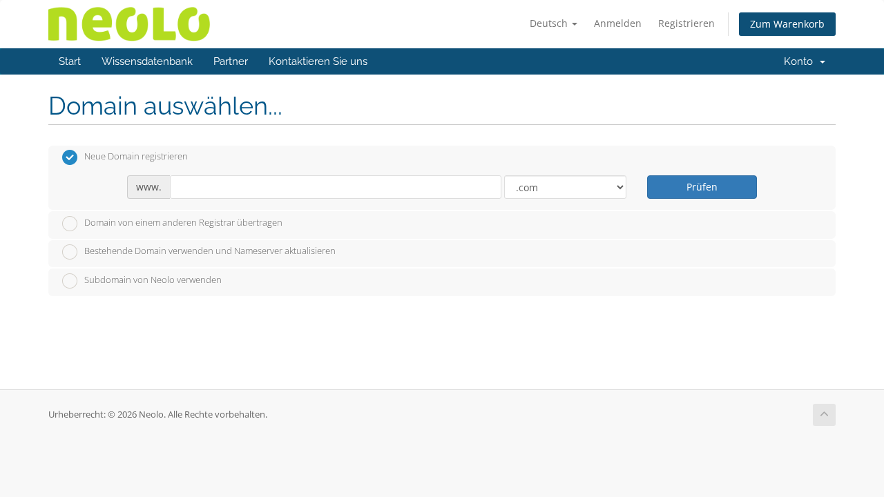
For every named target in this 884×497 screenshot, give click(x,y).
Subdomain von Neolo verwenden (153, 279)
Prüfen (702, 186)
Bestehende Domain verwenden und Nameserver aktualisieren (210, 251)
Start (70, 61)
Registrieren (686, 23)
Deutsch (550, 23)
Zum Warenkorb (787, 23)
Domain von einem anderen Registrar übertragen (183, 222)
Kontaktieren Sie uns (318, 61)
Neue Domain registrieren (136, 156)
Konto (801, 61)
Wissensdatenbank (147, 61)
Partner (230, 61)
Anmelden (618, 23)
